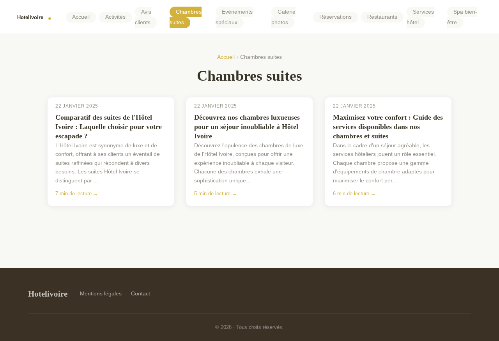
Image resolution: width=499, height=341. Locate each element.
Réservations (335, 17)
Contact (140, 293)
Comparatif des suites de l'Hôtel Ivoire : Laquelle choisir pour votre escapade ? (108, 126)
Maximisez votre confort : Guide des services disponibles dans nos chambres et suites (388, 126)
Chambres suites (186, 17)
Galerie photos (283, 17)
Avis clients (143, 17)
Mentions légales (101, 293)
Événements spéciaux (234, 17)
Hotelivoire (47, 293)
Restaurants (382, 17)
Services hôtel (420, 17)
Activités (115, 17)
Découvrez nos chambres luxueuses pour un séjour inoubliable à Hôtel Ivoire (247, 126)
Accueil (81, 17)
